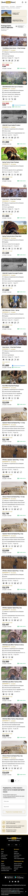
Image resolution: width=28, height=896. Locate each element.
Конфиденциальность (6, 868)
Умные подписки (18, 863)
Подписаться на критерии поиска (14, 811)
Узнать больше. (5, 894)
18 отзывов (13, 164)
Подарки (16, 868)
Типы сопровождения (19, 858)
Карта (2, 863)
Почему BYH (4, 858)
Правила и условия (5, 867)
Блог (2, 853)
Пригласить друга (18, 867)
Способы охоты (17, 855)
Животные (16, 853)
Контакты (3, 856)
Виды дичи (16, 856)
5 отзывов (13, 50)
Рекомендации (17, 865)
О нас (2, 851)
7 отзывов (13, 88)
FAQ (15, 870)
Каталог (3, 865)
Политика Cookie (5, 870)
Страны (16, 851)
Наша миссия (4, 855)
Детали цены (4, 30)
